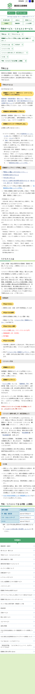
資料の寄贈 (4, 626)
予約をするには (16, 34)
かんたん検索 (6, 383)
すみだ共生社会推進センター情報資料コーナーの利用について (16, 631)
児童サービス (4, 612)
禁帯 (6, 140)
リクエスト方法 (5, 48)
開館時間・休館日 (5, 546)
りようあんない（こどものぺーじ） (10, 641)
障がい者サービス (5, 617)
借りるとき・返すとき (7, 550)
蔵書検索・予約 (24, 383)
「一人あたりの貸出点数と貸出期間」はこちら (17, 529)
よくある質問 (29, 23)
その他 (3, 56)
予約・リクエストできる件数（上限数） (12, 61)
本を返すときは (18, 183)
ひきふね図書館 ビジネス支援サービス (11, 581)
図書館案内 (17, 23)
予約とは (3, 34)
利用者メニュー (28, 20)
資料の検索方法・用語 (7, 559)
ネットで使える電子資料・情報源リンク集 (12, 603)
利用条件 (17, 44)
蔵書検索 (4, 98)
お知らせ (17, 20)
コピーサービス (5, 621)
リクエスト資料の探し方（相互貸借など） (13, 52)
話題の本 (4, 101)
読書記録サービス (5, 572)
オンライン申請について (7, 568)
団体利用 (3, 608)
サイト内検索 (22, 16)
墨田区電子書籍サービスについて (10, 564)
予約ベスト (28, 98)
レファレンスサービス (7, 577)
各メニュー (10, 103)
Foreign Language (13, 16)
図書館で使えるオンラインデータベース (12, 599)
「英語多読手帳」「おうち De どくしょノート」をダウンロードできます (16, 646)
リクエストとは (5, 44)
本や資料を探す (6, 20)
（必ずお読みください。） (15, 172)
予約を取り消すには (9, 177)
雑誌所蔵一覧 (12, 101)
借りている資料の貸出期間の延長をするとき (16, 180)
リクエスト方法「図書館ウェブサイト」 (19, 352)
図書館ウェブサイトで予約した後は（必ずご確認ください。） (16, 39)
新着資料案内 (12, 98)
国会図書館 (6, 435)
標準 (27, 1)
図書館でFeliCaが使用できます (9, 590)
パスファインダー (5, 586)
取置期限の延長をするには (11, 175)
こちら (10, 138)
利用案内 (6, 23)
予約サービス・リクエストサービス (10, 555)
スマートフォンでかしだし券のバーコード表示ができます (16, 595)
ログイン (12, 13)
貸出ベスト (20, 98)
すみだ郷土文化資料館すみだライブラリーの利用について (16, 636)
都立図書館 (25, 432)
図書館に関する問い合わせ (8, 651)
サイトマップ (31, 16)
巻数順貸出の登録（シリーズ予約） (18, 163)
